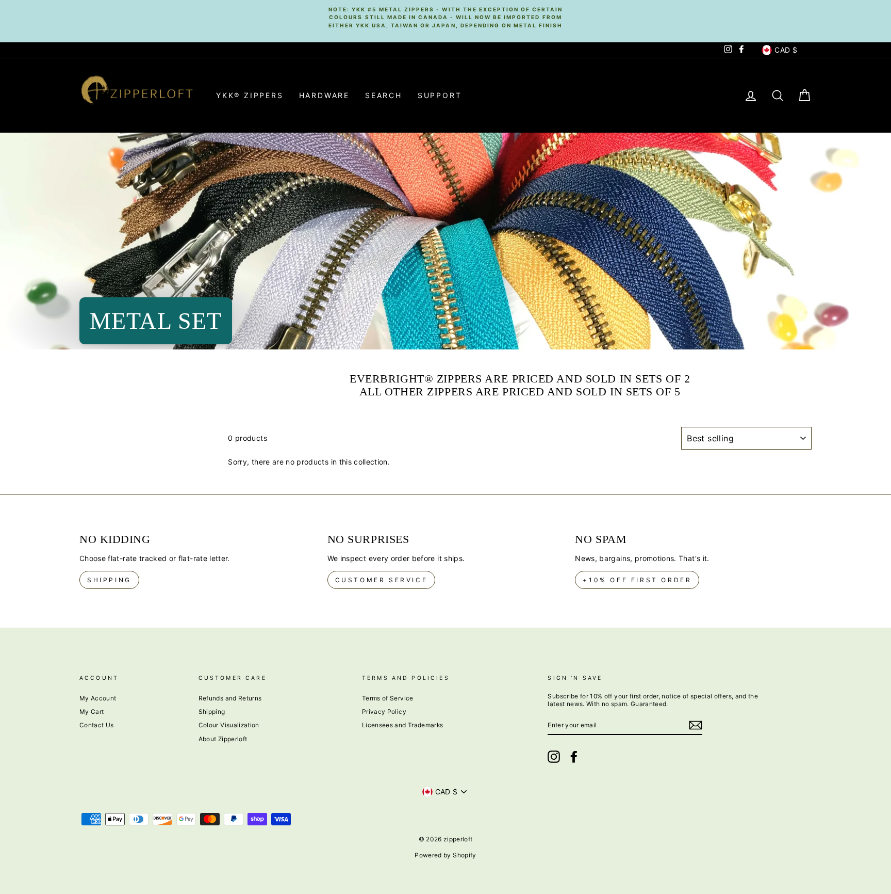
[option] (445, 17)
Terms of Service (388, 698)
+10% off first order (637, 580)
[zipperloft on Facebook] (574, 757)
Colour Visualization (229, 725)
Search (383, 95)
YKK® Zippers (250, 95)
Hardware (324, 95)
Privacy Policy (384, 711)
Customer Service (381, 580)
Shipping (109, 580)
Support (440, 95)
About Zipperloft (223, 739)
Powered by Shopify (445, 855)
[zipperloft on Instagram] (554, 757)
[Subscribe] (695, 725)
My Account (98, 698)
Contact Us (96, 725)
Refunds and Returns (230, 698)
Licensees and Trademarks (402, 725)
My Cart (91, 711)
